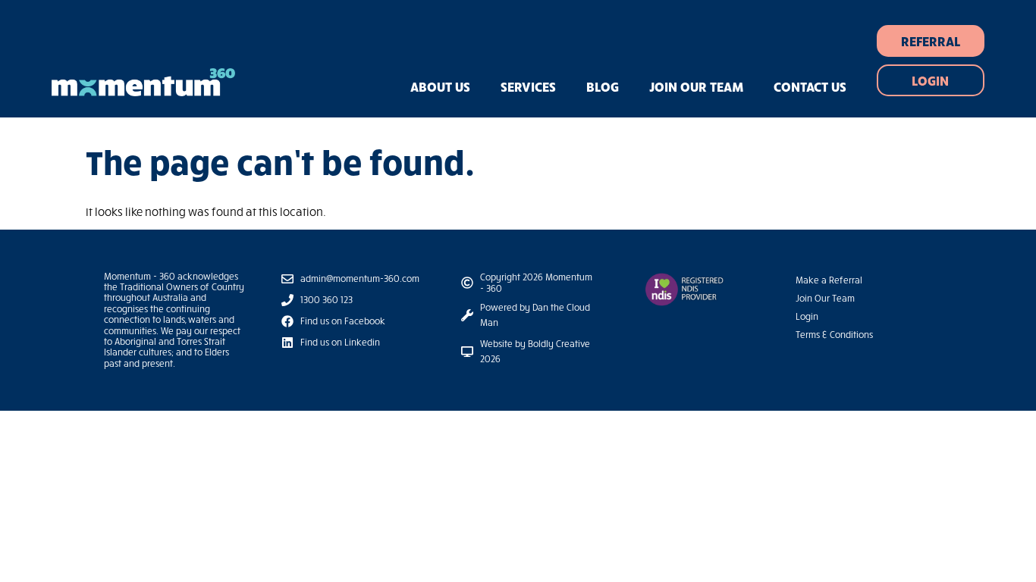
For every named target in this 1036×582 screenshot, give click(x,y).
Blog (602, 86)
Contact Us (810, 86)
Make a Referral (829, 280)
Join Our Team (696, 86)
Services (528, 86)
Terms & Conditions (834, 334)
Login (807, 316)
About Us (440, 86)
